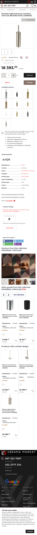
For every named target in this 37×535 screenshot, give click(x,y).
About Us (25, 490)
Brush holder (25, 176)
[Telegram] (19, 241)
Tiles (2, 490)
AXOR (23, 165)
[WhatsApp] (8, 244)
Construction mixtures (7, 501)
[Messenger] (8, 241)
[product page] (10, 305)
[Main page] (18, 453)
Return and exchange (29, 503)
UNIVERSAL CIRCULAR (28, 171)
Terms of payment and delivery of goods (12, 197)
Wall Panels (4, 505)
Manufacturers (27, 494)
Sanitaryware (5, 494)
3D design (10, 200)
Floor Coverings (6, 498)
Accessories (24, 173)
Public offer (26, 506)
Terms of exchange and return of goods (12, 194)
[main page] (10, 2)
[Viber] (18, 244)
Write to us (8, 470)
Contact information (11, 474)
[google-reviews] (12, 483)
